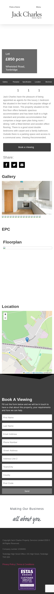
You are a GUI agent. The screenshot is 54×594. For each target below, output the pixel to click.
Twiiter (14, 165)
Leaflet (27, 373)
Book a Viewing (26, 147)
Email (22, 165)
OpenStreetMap (37, 373)
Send (27, 491)
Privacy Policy (9, 564)
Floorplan (16, 82)
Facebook (6, 165)
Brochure (49, 82)
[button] (27, 339)
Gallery (5, 82)
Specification (26, 82)
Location (38, 82)
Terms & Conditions (25, 564)
